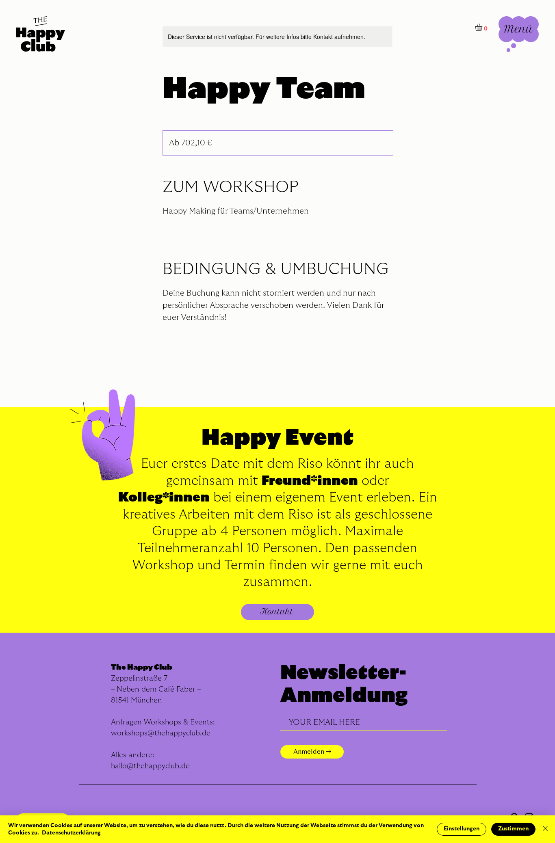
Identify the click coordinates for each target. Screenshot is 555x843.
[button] (519, 34)
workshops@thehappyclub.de (160, 733)
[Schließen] (545, 829)
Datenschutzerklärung (71, 833)
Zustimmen (513, 829)
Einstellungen (461, 829)
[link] (483, 27)
